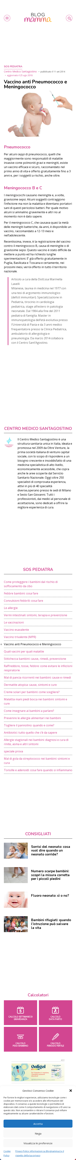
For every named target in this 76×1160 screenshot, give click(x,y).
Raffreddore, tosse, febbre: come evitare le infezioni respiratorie (38, 668)
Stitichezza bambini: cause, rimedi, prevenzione (35, 659)
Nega (38, 1133)
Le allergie (11, 608)
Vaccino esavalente (16, 630)
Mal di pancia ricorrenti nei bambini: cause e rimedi (37, 677)
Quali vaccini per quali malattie (24, 651)
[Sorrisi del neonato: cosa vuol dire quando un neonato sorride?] (16, 851)
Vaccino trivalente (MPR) (20, 637)
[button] (70, 1090)
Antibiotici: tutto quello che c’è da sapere (30, 732)
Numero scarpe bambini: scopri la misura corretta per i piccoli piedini (50, 875)
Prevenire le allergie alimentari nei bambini (32, 718)
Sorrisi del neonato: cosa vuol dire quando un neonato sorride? (50, 850)
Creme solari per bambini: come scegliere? (32, 692)
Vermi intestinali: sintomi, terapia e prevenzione (35, 615)
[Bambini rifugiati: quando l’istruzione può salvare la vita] (16, 924)
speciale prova (13, 751)
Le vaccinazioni (14, 622)
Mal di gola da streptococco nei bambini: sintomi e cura (37, 761)
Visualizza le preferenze (38, 1143)
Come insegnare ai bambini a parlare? (29, 711)
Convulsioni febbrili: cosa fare (23, 601)
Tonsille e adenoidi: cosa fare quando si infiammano (38, 770)
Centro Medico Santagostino (20, 71)
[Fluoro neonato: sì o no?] (16, 899)
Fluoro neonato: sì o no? (50, 895)
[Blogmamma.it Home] (38, 17)
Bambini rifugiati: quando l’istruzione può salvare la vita (51, 924)
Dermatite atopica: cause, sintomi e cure (30, 685)
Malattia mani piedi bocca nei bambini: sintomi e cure (35, 701)
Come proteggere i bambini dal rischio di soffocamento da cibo (31, 584)
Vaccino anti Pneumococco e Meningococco (32, 644)
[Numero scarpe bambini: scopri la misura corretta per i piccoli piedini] (16, 875)
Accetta (38, 1123)
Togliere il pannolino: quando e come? (29, 725)
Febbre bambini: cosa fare (21, 593)
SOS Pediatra (13, 66)
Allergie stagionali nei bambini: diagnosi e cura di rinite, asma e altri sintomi (36, 742)
